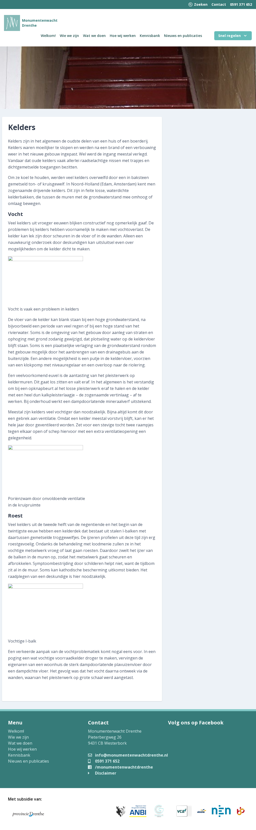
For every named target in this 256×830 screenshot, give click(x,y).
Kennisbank (150, 35)
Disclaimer (105, 773)
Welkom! (48, 35)
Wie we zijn (69, 35)
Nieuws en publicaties (183, 35)
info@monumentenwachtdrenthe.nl (131, 755)
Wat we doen (94, 35)
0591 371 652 (241, 4)
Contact (219, 4)
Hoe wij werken (123, 35)
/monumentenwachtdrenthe (123, 767)
